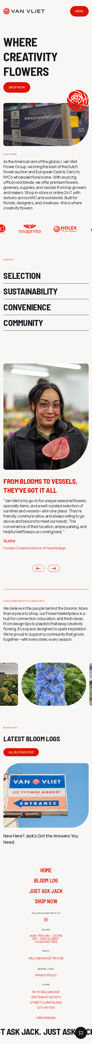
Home (46, 870)
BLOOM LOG (46, 880)
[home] (24, 11)
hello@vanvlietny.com (46, 958)
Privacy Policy (46, 975)
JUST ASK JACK (46, 891)
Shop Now (17, 87)
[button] (81, 1033)
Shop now (46, 901)
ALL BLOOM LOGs (21, 752)
